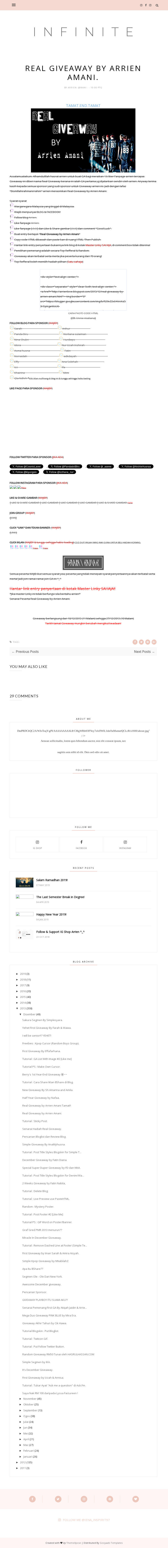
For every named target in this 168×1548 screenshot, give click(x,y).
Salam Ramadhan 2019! (52, 880)
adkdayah (70, 356)
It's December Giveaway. (37, 1370)
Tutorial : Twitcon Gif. (35, 1339)
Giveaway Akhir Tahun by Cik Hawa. (44, 1323)
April (26, 1439)
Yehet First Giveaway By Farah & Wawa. (46, 1028)
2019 (23, 974)
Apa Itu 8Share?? (32, 1269)
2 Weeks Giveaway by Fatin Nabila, (44, 1183)
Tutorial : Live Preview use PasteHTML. (46, 1199)
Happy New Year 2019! (51, 914)
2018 (23, 979)
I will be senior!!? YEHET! (36, 1035)
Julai (25, 1422)
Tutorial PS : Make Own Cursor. (41, 1066)
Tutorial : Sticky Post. (35, 1121)
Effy (16, 362)
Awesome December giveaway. (41, 1284)
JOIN (13, 518)
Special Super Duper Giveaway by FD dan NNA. (51, 1168)
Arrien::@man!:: (78, 87)
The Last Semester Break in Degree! (60, 897)
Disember (29, 1014)
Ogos (26, 1416)
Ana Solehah (70, 362)
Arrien (32, 217)
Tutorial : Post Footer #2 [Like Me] (42, 1214)
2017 (23, 985)
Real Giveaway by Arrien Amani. (42, 1113)
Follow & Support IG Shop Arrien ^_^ (60, 932)
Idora (17, 345)
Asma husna (22, 350)
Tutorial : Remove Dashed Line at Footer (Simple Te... (54, 1245)
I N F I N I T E (84, 32)
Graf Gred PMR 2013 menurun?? (42, 1230)
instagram (125, 848)
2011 (23, 1468)
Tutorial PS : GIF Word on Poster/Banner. (47, 1222)
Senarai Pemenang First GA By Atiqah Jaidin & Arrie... (54, 1307)
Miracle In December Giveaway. (41, 1238)
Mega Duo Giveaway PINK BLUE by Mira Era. (49, 1315)
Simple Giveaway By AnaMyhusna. (43, 1144)
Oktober (28, 1404)
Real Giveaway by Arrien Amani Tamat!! (46, 1105)
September (30, 1410)
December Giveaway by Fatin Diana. (44, 1160)
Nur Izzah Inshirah (73, 345)
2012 (23, 1462)
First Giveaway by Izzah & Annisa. (43, 1377)
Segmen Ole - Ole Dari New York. (42, 1276)
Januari (27, 1456)
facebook (81, 848)
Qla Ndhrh (20, 378)
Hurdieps (69, 339)
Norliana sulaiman (75, 334)
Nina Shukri (21, 339)
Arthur (66, 328)
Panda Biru (21, 334)
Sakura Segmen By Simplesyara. (42, 1020)
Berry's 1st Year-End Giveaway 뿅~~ (44, 1074)
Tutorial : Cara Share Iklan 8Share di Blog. (47, 1082)
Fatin (68, 350)
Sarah (18, 328)
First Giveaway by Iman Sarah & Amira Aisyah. (50, 1253)
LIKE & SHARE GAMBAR (25, 502)
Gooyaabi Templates (111, 1542)
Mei (25, 1433)
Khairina (19, 373)
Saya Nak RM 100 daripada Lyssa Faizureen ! (50, 1393)
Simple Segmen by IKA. (36, 1362)
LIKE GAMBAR (50, 502)
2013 (23, 1008)
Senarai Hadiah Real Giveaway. (42, 1129)
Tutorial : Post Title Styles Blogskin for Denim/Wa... (53, 1175)
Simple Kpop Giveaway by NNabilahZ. (45, 1261)
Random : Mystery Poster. (38, 1206)
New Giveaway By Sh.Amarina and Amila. (47, 1090)
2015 (23, 997)
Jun (25, 1427)
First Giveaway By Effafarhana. (41, 1051)
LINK (13, 532)
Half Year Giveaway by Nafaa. (41, 1098)
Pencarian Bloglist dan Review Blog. (44, 1136)
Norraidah (20, 356)
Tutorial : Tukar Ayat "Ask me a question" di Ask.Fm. (54, 1385)
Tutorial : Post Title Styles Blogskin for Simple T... (51, 1152)
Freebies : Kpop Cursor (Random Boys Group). (50, 1043)
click (34, 228)
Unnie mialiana (85, 318)
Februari (28, 1450)
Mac (25, 1445)
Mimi (66, 373)
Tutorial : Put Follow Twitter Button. (43, 1346)
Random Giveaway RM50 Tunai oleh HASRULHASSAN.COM (58, 1354)
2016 (23, 991)
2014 (23, 1002)
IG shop (37, 848)
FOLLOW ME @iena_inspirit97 (86, 1520)
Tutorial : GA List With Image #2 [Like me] (47, 1059)
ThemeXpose (73, 1542)
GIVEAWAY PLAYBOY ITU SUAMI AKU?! (45, 1300)
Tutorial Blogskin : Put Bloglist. (40, 1331)
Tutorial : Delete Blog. (35, 1191)
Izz (16, 367)
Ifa (63, 367)
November (29, 1399)
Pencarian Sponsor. (34, 1292)
